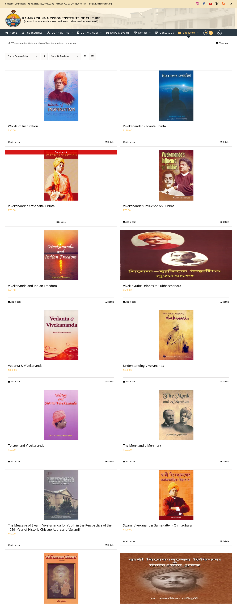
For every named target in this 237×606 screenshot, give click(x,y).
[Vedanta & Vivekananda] (61, 335)
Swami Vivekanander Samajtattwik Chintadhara (157, 525)
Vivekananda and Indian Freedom (32, 286)
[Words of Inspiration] (61, 95)
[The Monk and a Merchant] (176, 415)
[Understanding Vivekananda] (176, 335)
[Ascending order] (44, 56)
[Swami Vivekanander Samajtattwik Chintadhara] (176, 495)
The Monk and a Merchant (142, 445)
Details (110, 142)
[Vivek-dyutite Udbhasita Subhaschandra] (176, 255)
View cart (224, 43)
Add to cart (15, 142)
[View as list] (92, 56)
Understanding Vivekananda (143, 366)
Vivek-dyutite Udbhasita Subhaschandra (152, 286)
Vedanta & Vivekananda (25, 366)
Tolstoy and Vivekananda (26, 445)
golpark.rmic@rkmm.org (100, 4)
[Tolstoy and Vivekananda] (61, 415)
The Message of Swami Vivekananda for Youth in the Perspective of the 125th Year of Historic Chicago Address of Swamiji (60, 527)
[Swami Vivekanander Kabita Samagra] (61, 578)
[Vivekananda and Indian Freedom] (61, 255)
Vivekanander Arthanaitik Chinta (31, 206)
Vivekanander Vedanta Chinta (144, 126)
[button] (219, 32)
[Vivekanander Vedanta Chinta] (176, 95)
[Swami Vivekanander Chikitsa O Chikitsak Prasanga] (176, 578)
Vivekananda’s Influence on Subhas (148, 206)
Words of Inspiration (23, 126)
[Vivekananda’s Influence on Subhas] (176, 175)
